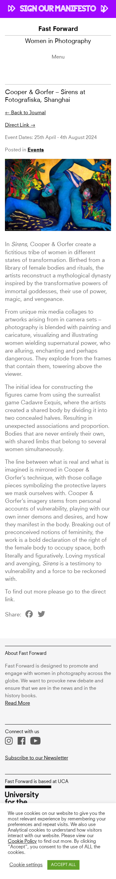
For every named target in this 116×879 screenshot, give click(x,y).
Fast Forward (58, 29)
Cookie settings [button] (26, 865)
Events (36, 150)
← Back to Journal (25, 112)
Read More (17, 703)
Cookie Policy (22, 841)
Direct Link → (20, 125)
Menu (58, 56)
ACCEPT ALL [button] (63, 865)
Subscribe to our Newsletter (36, 757)
